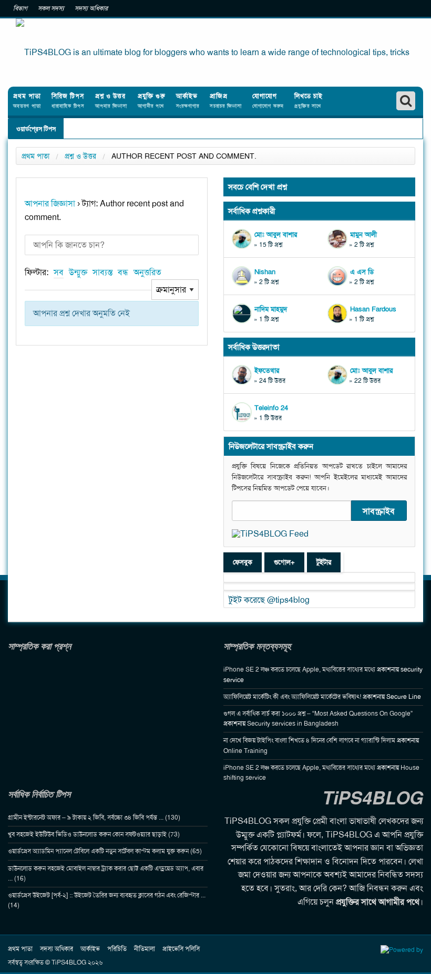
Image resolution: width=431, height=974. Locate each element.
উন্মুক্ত (78, 272)
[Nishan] (243, 276)
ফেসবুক (242, 562)
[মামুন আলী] (338, 239)
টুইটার (323, 562)
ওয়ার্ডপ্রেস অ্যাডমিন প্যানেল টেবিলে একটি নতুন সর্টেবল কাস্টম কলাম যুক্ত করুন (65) (105, 851)
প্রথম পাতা (27, 100)
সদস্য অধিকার (91, 8)
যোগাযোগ (268, 100)
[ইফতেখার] (243, 375)
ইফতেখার (266, 370)
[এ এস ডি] (338, 276)
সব (59, 272)
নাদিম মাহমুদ (270, 309)
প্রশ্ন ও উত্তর (111, 100)
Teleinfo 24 (271, 407)
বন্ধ (123, 272)
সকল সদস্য (51, 8)
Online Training (245, 751)
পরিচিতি (117, 949)
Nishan (264, 271)
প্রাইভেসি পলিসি (181, 949)
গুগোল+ (284, 562)
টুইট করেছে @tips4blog (269, 599)
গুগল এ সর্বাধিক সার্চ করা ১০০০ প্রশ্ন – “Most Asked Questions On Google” (318, 713)
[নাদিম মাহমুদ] (243, 313)
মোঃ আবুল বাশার (275, 234)
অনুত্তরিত (147, 272)
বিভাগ (20, 8)
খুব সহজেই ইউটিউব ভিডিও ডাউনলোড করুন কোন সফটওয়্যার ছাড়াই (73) (94, 834)
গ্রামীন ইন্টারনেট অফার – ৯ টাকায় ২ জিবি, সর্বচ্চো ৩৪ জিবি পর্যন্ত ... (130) (94, 817)
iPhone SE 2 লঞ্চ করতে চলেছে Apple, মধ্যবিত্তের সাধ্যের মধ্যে (299, 669)
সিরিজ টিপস (68, 100)
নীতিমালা (144, 949)
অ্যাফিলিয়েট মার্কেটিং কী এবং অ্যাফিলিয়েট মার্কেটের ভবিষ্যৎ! (292, 697)
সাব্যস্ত (102, 272)
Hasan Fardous (373, 309)
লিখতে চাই (308, 100)
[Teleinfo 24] (243, 412)
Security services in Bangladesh (292, 723)
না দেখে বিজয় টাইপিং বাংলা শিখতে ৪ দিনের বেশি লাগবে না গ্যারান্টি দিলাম (309, 740)
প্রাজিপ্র (226, 100)
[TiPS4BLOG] (215, 52)
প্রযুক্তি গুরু (152, 100)
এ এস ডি (362, 271)
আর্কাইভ (187, 100)
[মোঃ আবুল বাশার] (243, 239)
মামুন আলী (363, 234)
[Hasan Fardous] (338, 313)
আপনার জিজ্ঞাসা (50, 203)
